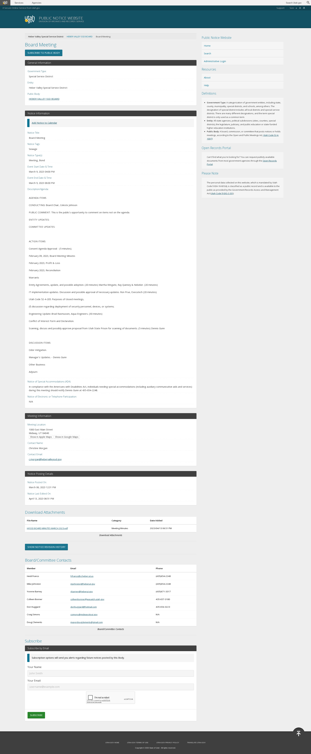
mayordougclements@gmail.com (86, 622)
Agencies (36, 2)
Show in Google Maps (66, 436)
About (207, 77)
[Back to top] (299, 733)
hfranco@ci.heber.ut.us (81, 576)
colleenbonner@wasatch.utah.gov (87, 599)
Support (280, 7)
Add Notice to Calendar (44, 122)
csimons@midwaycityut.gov (84, 614)
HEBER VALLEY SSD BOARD (79, 36)
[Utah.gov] (5, 2)
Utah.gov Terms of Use (137, 742)
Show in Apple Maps (41, 436)
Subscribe (36, 715)
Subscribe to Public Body (44, 52)
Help (206, 85)
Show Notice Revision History (46, 546)
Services (19, 2)
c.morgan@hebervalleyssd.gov (45, 459)
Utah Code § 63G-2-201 (222, 193)
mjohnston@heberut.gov (82, 583)
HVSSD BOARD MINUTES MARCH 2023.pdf (47, 528)
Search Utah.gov (294, 3)
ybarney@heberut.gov (81, 591)
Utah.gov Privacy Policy (167, 742)
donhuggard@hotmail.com (83, 606)
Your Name (34, 667)
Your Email (34, 680)
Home (207, 45)
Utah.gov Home (112, 742)
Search (207, 53)
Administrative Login (215, 61)
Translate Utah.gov (196, 742)
